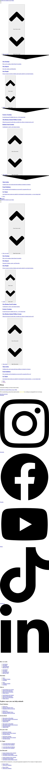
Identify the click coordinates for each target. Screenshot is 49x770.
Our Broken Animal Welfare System (10, 755)
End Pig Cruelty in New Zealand (9, 733)
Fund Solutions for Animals (8, 689)
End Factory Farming (7, 732)
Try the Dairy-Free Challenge (8, 744)
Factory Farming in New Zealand (9, 752)
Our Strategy (5, 664)
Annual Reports (6, 666)
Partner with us (6, 693)
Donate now (5, 706)
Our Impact (5, 665)
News (4, 678)
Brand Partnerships (6, 720)
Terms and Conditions (7, 765)
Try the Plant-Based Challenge (9, 743)
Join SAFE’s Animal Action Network (10, 719)
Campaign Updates (6, 679)
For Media (5, 680)
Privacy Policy (5, 763)
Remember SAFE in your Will (9, 708)
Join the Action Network (7, 690)
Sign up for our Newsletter (8, 691)
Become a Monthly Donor (8, 707)
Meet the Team (6, 667)
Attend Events (5, 721)
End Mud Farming (6, 734)
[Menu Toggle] (0, 2)
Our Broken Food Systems (8, 754)
